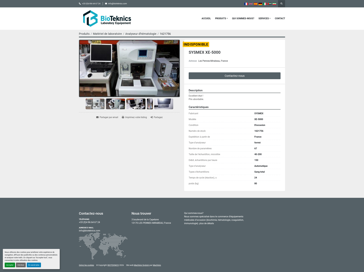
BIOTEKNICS (113, 265)
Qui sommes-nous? (243, 18)
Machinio (157, 265)
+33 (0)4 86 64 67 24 (91, 3)
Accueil (206, 18)
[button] (221, 18)
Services (263, 18)
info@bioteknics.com (117, 3)
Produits (220, 18)
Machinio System (141, 265)
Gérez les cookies (86, 265)
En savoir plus (33, 265)
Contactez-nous (235, 75)
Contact (280, 18)
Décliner (20, 265)
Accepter (10, 265)
